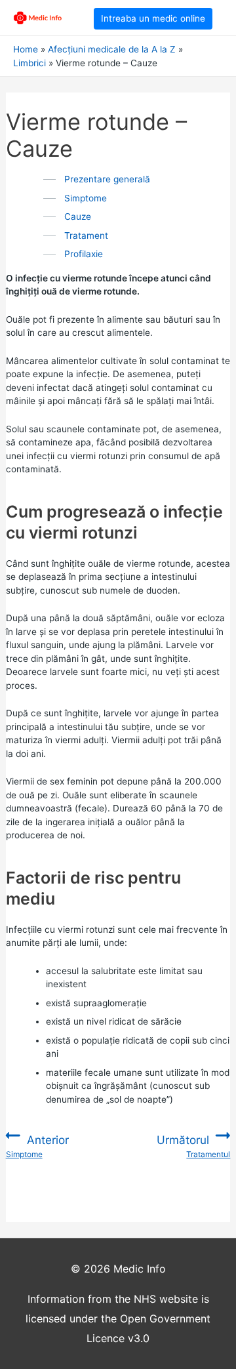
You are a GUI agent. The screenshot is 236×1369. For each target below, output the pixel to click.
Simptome (85, 198)
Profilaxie (83, 254)
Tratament (86, 235)
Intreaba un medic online (153, 18)
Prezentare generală (107, 179)
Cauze (77, 216)
